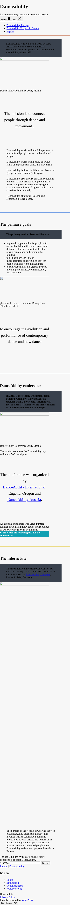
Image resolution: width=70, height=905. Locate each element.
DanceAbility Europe (17, 25)
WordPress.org (14, 888)
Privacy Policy (16, 866)
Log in (10, 879)
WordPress (27, 900)
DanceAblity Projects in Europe (23, 28)
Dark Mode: (7, 903)
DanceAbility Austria (24, 499)
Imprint (10, 31)
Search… (5, 862)
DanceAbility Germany (38, 574)
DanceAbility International (24, 487)
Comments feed (15, 885)
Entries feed (13, 882)
